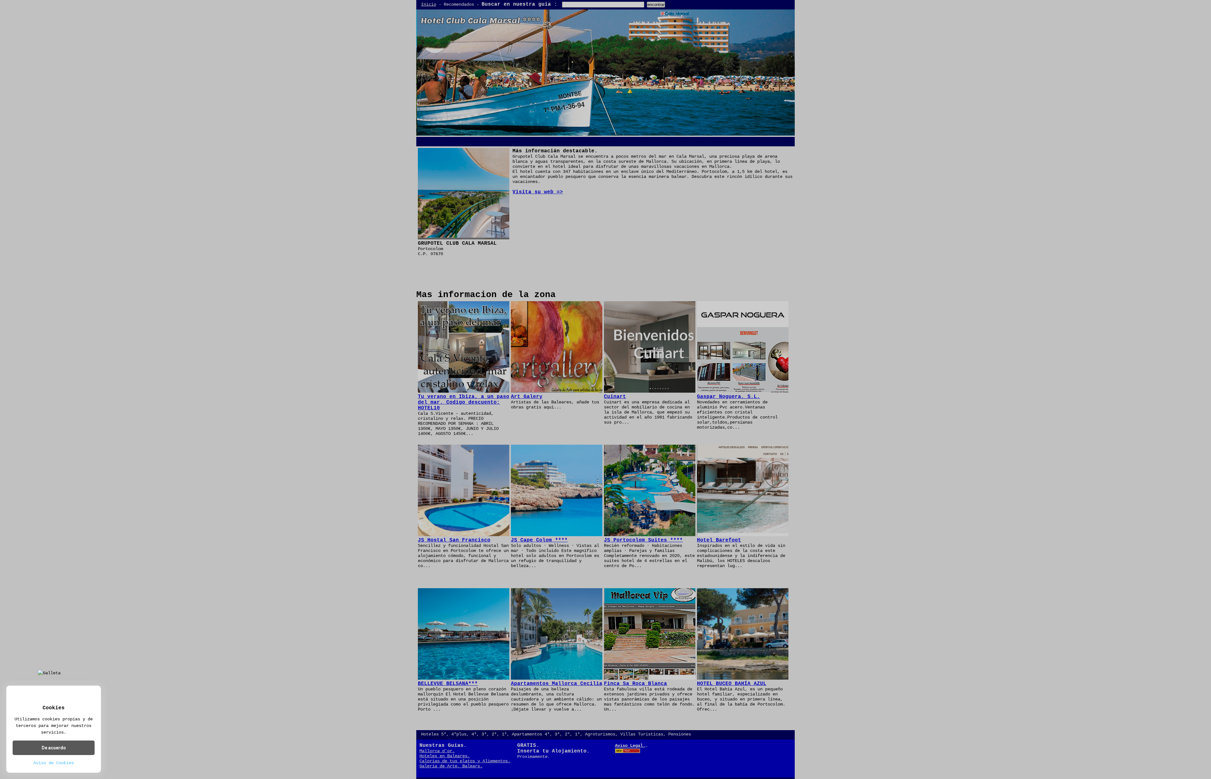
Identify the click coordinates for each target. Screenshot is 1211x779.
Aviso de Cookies (53, 762)
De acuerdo (54, 747)
